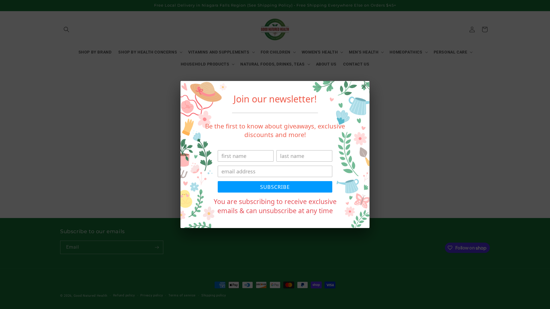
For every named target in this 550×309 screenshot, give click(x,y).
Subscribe (275, 186)
